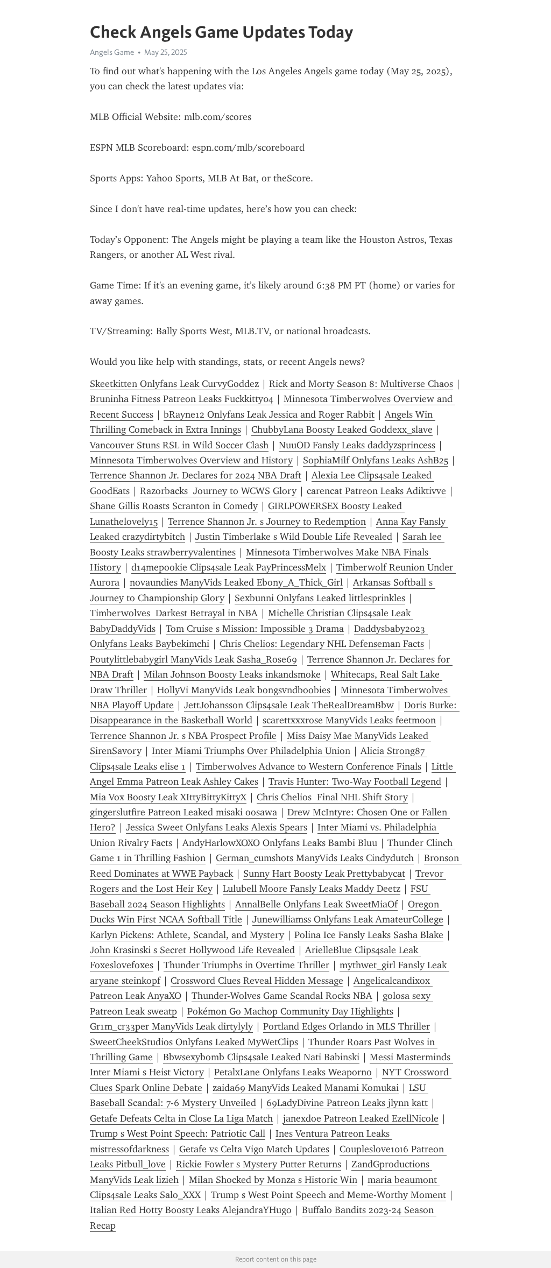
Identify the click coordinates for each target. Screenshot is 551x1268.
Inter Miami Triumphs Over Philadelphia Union (251, 751)
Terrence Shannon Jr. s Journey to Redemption (267, 521)
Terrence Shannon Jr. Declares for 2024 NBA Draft (195, 475)
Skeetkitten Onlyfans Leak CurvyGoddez (174, 384)
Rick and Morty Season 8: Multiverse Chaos (361, 384)
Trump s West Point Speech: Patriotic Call (177, 1133)
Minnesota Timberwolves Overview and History (191, 460)
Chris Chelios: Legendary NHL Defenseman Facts (322, 644)
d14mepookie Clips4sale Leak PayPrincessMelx (228, 567)
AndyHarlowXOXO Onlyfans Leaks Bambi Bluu (279, 843)
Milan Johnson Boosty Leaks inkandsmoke (232, 674)
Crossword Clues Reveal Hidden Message (257, 981)
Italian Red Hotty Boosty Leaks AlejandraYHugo (191, 1210)
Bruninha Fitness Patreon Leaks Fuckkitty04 (181, 399)
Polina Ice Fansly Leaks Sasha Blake (368, 935)
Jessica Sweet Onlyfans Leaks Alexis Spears (216, 827)
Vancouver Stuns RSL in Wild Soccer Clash (179, 445)
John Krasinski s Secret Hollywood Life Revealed (192, 950)
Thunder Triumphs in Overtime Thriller (246, 965)
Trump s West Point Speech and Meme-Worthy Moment (328, 1195)
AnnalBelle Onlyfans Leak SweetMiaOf (316, 904)
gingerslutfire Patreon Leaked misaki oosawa (183, 812)
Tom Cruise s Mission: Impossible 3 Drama (255, 629)
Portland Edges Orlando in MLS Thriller (346, 1026)
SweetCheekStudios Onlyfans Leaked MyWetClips (194, 1042)
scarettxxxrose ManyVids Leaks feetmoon (349, 720)
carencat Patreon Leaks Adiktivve (376, 491)
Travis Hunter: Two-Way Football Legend (355, 781)
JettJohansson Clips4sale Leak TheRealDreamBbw (289, 705)
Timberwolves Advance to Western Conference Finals (308, 766)
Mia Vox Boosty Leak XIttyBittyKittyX (168, 797)
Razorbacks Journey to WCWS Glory (218, 491)
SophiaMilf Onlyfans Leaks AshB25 (375, 460)
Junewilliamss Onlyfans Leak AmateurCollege (347, 919)
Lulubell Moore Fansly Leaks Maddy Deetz (311, 888)
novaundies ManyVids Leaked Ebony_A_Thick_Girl (236, 582)
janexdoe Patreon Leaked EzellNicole (361, 1118)
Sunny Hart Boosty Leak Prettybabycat (324, 873)
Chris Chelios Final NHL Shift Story (332, 797)
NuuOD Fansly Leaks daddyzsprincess (357, 445)
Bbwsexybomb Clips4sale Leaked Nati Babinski (261, 1057)
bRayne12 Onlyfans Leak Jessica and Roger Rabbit (269, 414)
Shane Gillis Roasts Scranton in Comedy (174, 506)
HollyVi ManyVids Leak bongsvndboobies (243, 690)
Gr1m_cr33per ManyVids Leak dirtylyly (171, 1026)
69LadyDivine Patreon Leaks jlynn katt (347, 1103)
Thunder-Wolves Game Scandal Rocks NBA (282, 996)
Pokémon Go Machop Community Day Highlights (290, 1011)
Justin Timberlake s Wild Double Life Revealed (293, 537)
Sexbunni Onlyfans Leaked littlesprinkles (320, 598)
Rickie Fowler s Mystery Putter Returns (258, 1164)
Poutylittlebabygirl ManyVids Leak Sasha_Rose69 (193, 659)
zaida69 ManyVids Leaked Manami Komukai (306, 1088)
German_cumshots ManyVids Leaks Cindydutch (315, 858)
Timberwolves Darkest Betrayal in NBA (174, 613)
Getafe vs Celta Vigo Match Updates (254, 1149)
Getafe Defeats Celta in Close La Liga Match (181, 1118)
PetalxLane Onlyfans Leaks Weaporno (293, 1072)
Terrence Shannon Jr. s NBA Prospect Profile (183, 736)
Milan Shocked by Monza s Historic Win (273, 1180)
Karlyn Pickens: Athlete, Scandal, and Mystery (187, 935)
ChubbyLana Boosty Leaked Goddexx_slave (342, 429)
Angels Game (112, 52)
